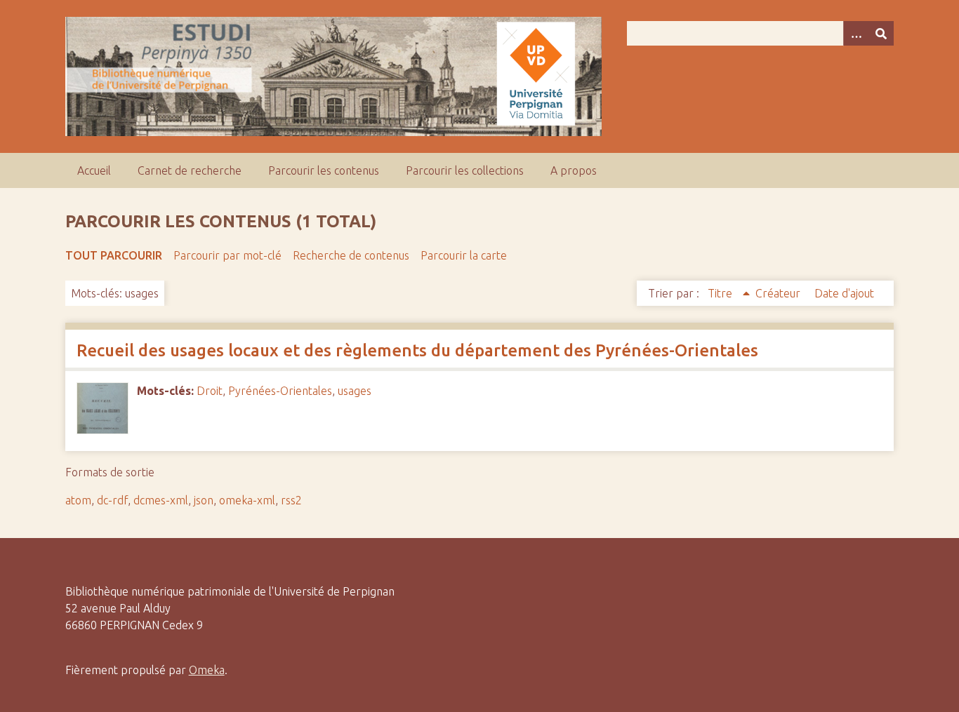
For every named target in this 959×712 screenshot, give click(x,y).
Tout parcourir (113, 255)
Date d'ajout (844, 293)
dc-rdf (112, 500)
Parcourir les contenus (323, 170)
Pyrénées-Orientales (280, 390)
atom (78, 500)
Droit (210, 390)
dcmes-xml (160, 500)
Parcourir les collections (465, 170)
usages (354, 390)
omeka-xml (247, 500)
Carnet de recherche (190, 170)
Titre (721, 293)
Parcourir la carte (464, 255)
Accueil (94, 170)
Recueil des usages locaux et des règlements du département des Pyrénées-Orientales (417, 350)
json (203, 500)
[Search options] (855, 33)
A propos (573, 170)
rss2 (291, 500)
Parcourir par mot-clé (227, 255)
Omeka (207, 670)
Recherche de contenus (351, 255)
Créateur (779, 293)
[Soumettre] (881, 33)
